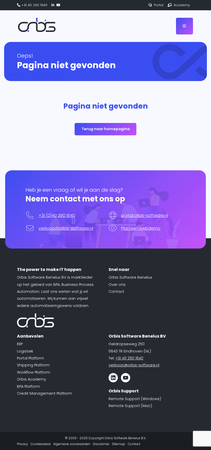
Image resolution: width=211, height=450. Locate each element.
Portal (158, 5)
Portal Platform (30, 358)
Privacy (22, 444)
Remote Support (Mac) (130, 405)
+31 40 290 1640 (33, 5)
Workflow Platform (33, 372)
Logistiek (25, 351)
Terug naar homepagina (106, 128)
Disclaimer (101, 444)
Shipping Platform (33, 365)
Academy (181, 5)
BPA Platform (28, 386)
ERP (20, 344)
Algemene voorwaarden (71, 444)
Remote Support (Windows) (135, 398)
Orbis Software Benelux (130, 277)
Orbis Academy (31, 379)
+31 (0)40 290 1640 (57, 215)
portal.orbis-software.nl (144, 215)
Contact (116, 291)
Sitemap (118, 444)
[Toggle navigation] (184, 26)
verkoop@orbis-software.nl (66, 228)
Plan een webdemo (140, 228)
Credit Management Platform (44, 393)
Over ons (117, 284)
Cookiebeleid (41, 444)
